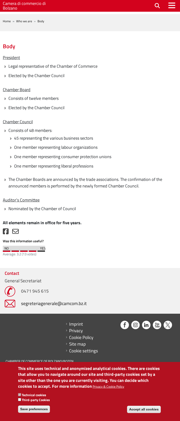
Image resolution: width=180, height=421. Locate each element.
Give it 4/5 (32, 250)
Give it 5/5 (41, 250)
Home (7, 21)
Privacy (76, 330)
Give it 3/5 (24, 250)
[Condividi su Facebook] (6, 232)
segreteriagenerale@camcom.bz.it (54, 303)
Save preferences (34, 409)
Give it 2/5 (15, 250)
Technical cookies (34, 394)
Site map (77, 344)
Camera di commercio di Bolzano (24, 5)
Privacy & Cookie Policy (108, 386)
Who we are (24, 21)
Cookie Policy (81, 337)
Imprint (76, 324)
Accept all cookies (144, 409)
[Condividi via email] (15, 232)
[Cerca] (157, 6)
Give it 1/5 (6, 250)
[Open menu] (171, 5)
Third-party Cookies (36, 399)
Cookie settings (83, 350)
